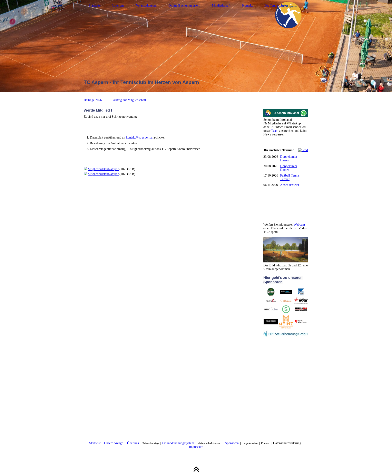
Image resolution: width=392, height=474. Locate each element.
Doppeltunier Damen (288, 167)
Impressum (196, 446)
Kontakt (247, 5)
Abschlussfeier (289, 185)
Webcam (299, 224)
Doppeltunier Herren (288, 158)
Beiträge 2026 (93, 100)
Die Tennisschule (275, 5)
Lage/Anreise (250, 443)
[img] (196, 46)
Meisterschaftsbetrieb (210, 443)
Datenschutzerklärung (287, 443)
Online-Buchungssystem (184, 5)
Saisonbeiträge (150, 443)
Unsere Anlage (113, 443)
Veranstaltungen (146, 5)
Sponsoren (232, 443)
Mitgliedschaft (221, 5)
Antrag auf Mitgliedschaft (129, 100)
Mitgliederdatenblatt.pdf (103, 169)
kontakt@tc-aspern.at (139, 137)
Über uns (118, 5)
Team (274, 130)
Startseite (94, 5)
